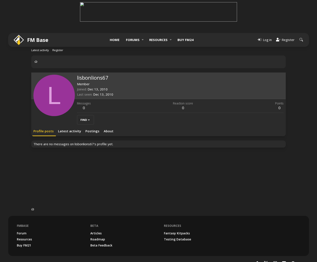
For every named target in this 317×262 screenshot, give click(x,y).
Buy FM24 (185, 40)
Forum (22, 233)
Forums (133, 40)
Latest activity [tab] (69, 131)
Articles (96, 233)
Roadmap (97, 239)
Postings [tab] (92, 131)
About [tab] (108, 131)
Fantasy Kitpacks (177, 233)
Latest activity (40, 50)
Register (57, 50)
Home (114, 40)
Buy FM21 (24, 245)
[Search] (301, 39)
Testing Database (177, 239)
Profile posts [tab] (43, 131)
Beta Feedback (101, 245)
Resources (158, 40)
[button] (142, 39)
